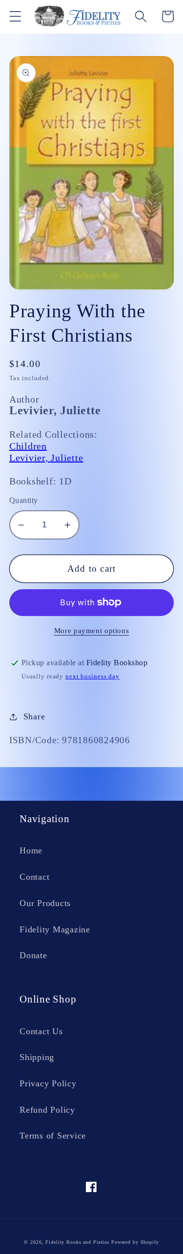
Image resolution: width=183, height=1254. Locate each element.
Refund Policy (47, 1110)
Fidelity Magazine (55, 929)
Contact (34, 877)
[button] (15, 16)
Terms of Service (53, 1135)
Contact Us (41, 1031)
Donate (33, 955)
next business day (92, 676)
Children (28, 446)
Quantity (23, 500)
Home (31, 850)
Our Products (45, 903)
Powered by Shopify (135, 1242)
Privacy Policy (48, 1083)
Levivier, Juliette (46, 457)
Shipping (37, 1057)
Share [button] (34, 716)
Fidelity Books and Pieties (77, 1242)
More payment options (91, 631)
